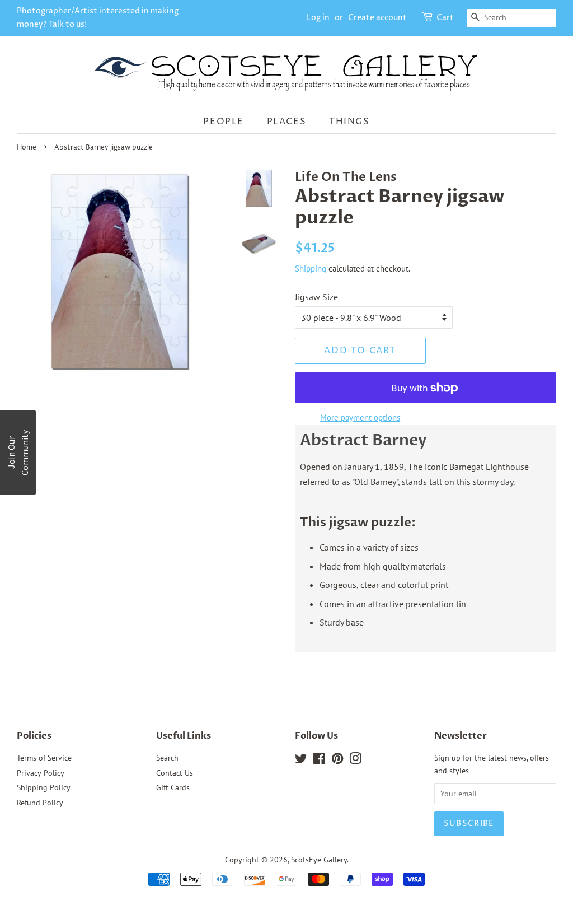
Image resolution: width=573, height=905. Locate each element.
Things (349, 121)
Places (287, 121)
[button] (18, 452)
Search (167, 758)
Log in (318, 17)
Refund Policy (40, 802)
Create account (377, 17)
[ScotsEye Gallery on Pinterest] (337, 760)
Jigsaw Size (316, 296)
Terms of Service (44, 758)
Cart (445, 17)
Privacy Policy (40, 773)
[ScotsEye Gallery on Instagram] (355, 760)
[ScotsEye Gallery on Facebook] (319, 760)
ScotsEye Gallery (319, 860)
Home (26, 147)
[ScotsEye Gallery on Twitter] (301, 760)
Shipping (310, 268)
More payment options (360, 417)
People (223, 121)
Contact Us (174, 773)
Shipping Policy (44, 787)
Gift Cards (173, 787)
